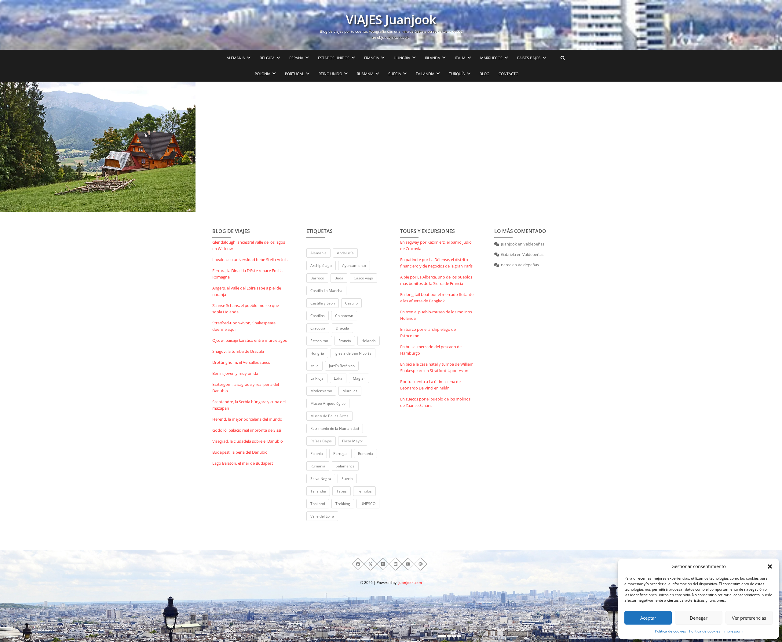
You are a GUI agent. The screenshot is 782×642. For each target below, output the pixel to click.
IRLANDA (432, 58)
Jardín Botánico (342, 365)
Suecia (347, 478)
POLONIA (262, 73)
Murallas (349, 390)
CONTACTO (508, 73)
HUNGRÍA (402, 58)
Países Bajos (321, 441)
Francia (344, 340)
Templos (364, 491)
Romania (365, 453)
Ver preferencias (749, 618)
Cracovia (317, 328)
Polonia (316, 453)
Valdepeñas (533, 244)
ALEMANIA (236, 58)
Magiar (359, 378)
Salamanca (345, 466)
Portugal (340, 453)
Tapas (341, 491)
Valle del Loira (322, 516)
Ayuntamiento (354, 265)
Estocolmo (319, 340)
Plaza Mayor (352, 441)
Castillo (351, 303)
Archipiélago (321, 265)
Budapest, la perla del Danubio (240, 452)
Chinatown (344, 315)
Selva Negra (320, 478)
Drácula (342, 328)
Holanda (368, 340)
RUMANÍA (365, 73)
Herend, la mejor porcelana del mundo (247, 419)
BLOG (484, 73)
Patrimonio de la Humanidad (334, 428)
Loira (338, 378)
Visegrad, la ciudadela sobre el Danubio (247, 441)
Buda (338, 278)
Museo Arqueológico (327, 403)
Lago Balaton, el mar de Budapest (242, 463)
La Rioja (316, 378)
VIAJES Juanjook (391, 19)
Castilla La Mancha (326, 290)
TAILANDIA (425, 73)
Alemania (318, 253)
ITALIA (460, 58)
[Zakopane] (130, 147)
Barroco (317, 278)
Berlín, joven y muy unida (235, 373)
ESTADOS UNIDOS (333, 58)
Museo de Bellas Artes (329, 416)
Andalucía (345, 253)
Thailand (317, 503)
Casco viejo (363, 278)
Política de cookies (670, 631)
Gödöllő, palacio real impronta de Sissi (246, 430)
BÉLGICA (267, 58)
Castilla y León (322, 303)
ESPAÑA (296, 58)
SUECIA (394, 73)
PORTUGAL (294, 73)
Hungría (317, 353)
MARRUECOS (491, 58)
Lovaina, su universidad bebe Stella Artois (249, 259)
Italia (314, 365)
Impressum (733, 631)
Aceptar (648, 618)
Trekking (342, 503)
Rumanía (317, 466)
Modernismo (321, 390)
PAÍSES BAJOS (529, 58)
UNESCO (367, 503)
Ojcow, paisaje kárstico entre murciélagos (249, 340)
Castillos (317, 315)
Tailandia (318, 491)
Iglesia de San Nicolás (352, 353)
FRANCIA (371, 58)
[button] (770, 566)
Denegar (698, 618)
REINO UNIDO (330, 73)
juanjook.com (410, 582)
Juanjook (509, 244)
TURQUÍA (457, 73)
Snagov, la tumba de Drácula (238, 351)
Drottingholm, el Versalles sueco (241, 362)
